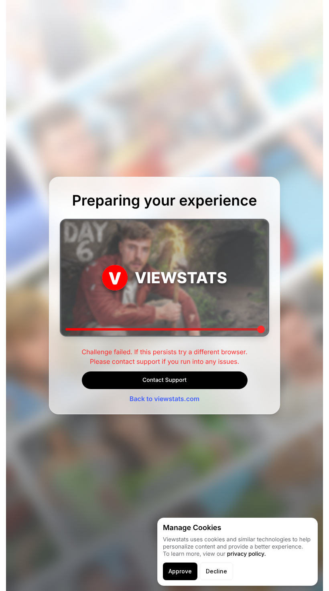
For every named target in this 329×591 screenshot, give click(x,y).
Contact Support (164, 380)
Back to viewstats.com (164, 399)
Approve (180, 571)
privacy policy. (246, 554)
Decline (216, 571)
